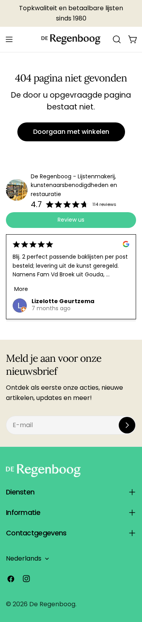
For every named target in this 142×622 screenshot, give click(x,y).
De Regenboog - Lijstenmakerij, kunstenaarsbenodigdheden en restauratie (74, 185)
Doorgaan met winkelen (71, 131)
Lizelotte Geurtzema (63, 301)
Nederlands (23, 558)
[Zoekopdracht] (117, 39)
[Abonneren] (127, 425)
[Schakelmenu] (9, 39)
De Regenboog (52, 604)
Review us (71, 220)
